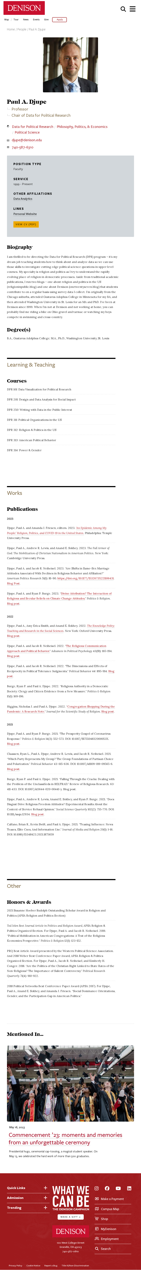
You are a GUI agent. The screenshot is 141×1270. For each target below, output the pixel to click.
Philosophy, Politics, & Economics (82, 127)
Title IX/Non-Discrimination (75, 1265)
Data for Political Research (32, 127)
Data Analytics (22, 199)
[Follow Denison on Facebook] (107, 1188)
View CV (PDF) (26, 224)
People (21, 29)
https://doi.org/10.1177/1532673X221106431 (85, 578)
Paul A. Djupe (37, 29)
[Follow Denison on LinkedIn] (129, 1188)
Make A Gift (71, 1216)
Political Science (27, 132)
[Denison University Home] (70, 1236)
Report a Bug (50, 1265)
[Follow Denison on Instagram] (97, 1188)
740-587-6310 (22, 147)
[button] (123, 9)
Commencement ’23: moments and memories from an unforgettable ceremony (65, 1138)
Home (11, 29)
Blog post (13, 603)
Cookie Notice (33, 1265)
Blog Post (13, 583)
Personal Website (25, 214)
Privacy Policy (15, 1265)
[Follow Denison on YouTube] (118, 1188)
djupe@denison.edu (27, 140)
